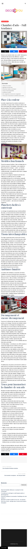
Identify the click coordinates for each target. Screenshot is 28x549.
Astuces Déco (5, 21)
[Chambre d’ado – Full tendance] (14, 39)
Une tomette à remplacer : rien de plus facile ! (14, 475)
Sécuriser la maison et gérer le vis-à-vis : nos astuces (13, 499)
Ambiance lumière (7, 92)
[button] (2, 3)
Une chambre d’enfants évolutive (10, 468)
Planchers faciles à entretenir (9, 89)
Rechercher (4, 483)
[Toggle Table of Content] (22, 83)
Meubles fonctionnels (7, 87)
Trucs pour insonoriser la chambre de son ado (13, 95)
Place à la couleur (7, 85)
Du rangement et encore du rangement (12, 94)
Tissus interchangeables (8, 90)
